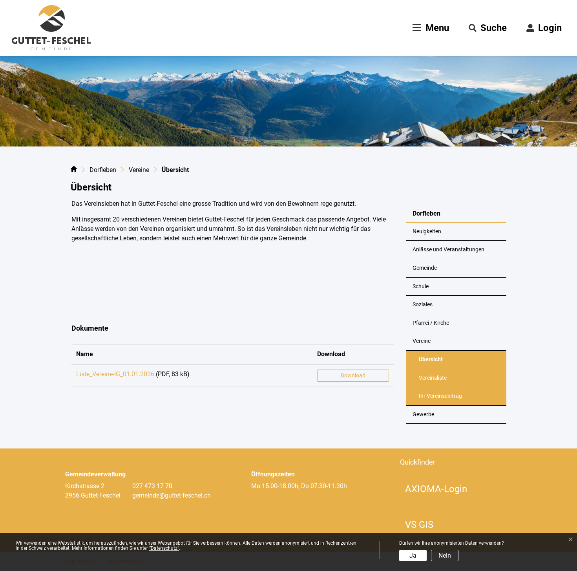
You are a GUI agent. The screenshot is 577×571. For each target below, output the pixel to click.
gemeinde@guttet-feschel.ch (171, 495)
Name (84, 354)
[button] (487, 28)
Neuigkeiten (427, 231)
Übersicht (438, 362)
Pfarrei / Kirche (431, 323)
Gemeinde (425, 268)
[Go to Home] (74, 170)
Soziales (423, 304)
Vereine (422, 341)
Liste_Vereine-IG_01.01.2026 (115, 374)
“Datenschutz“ (164, 548)
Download (331, 354)
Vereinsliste (433, 378)
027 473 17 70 (152, 486)
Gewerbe (423, 414)
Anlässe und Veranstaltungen (448, 249)
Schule (421, 286)
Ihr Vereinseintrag (440, 396)
